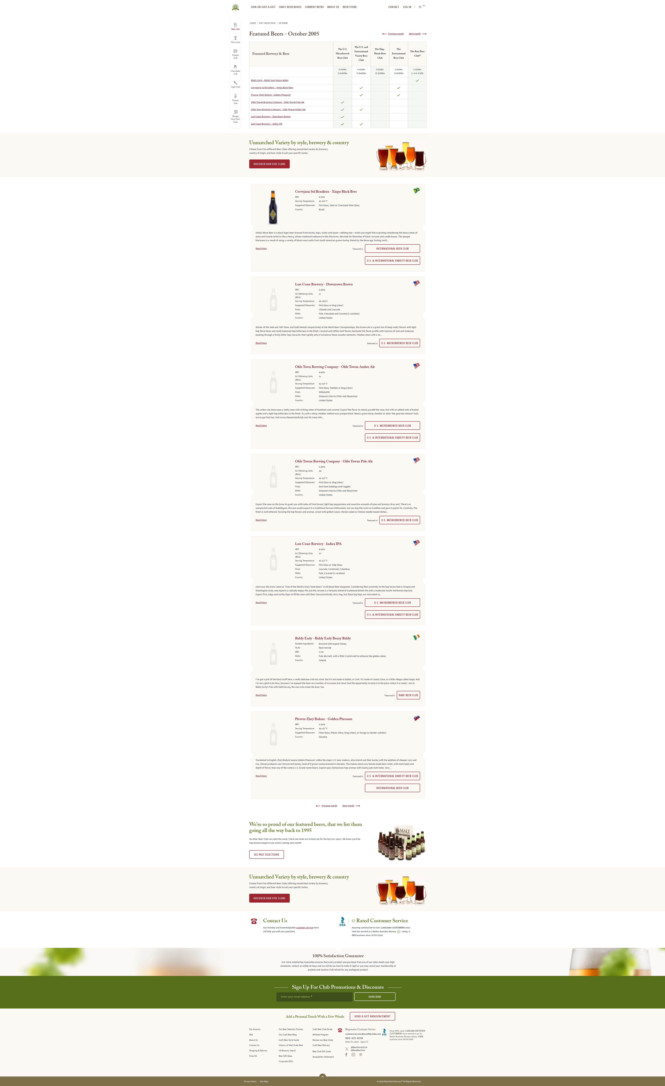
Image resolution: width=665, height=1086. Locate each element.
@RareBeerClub (358, 1050)
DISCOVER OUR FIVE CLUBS (269, 164)
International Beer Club (392, 248)
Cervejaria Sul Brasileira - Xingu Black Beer (272, 87)
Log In (407, 7)
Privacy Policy (250, 1081)
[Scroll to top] (322, 1077)
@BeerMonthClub (359, 1047)
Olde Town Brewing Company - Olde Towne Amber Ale (278, 109)
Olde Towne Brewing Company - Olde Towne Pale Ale (277, 102)
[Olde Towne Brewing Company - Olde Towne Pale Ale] (273, 478)
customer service (304, 927)
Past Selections (267, 23)
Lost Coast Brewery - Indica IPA (266, 124)
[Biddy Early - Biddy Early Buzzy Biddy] (273, 655)
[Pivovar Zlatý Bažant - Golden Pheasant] (273, 735)
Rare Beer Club (408, 695)
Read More (261, 248)
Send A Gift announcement (372, 1016)
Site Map (264, 1081)
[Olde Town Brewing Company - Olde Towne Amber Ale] (273, 383)
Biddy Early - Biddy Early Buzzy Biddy (270, 80)
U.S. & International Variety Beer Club (392, 260)
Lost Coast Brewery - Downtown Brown (271, 116)
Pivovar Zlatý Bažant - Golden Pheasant (271, 95)
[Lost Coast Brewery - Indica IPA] (273, 560)
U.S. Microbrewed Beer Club (399, 343)
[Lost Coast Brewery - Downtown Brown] (273, 301)
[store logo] (235, 5)
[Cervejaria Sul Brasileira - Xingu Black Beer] (273, 208)
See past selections (266, 854)
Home (253, 23)
